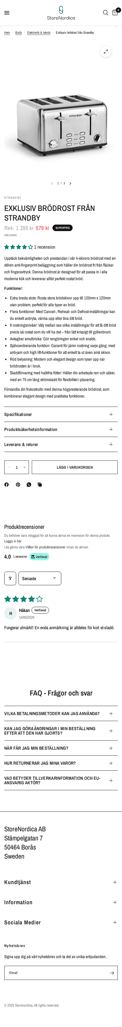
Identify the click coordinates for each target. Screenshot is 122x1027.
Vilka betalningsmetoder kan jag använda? (52, 713)
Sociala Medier (22, 922)
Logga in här (13, 541)
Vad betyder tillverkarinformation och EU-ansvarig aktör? (52, 780)
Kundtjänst (17, 882)
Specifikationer (18, 414)
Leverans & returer (21, 444)
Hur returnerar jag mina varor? (40, 763)
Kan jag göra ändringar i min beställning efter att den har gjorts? (50, 730)
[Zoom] (105, 51)
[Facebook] (7, 484)
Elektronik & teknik (39, 32)
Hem (7, 32)
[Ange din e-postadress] (111, 973)
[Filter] (10, 578)
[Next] (70, 183)
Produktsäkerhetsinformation (31, 429)
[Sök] (105, 13)
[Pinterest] (19, 484)
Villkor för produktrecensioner (46, 547)
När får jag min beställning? (36, 748)
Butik (18, 32)
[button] (19, 247)
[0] (114, 13)
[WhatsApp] (30, 484)
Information (18, 902)
